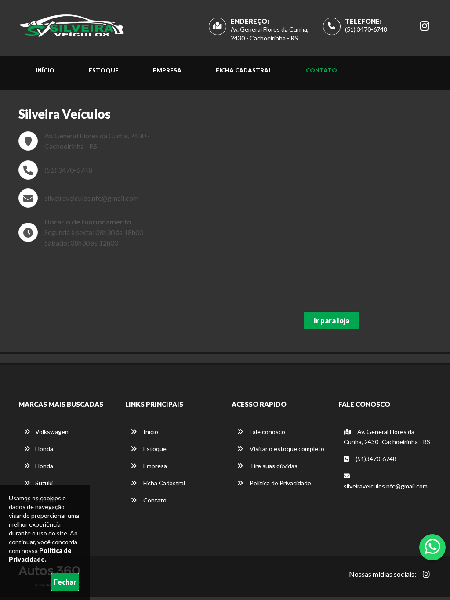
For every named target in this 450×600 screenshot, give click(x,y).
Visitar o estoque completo (286, 448)
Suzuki (44, 483)
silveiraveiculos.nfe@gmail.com (91, 198)
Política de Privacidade (279, 483)
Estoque (104, 70)
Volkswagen (52, 431)
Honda (44, 448)
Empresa (167, 70)
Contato (321, 70)
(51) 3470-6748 (366, 29)
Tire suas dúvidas (273, 466)
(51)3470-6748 (375, 459)
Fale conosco (266, 431)
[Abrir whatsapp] (432, 546)
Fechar (65, 582)
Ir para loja (331, 320)
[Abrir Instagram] (426, 574)
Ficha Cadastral (244, 70)
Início (45, 70)
